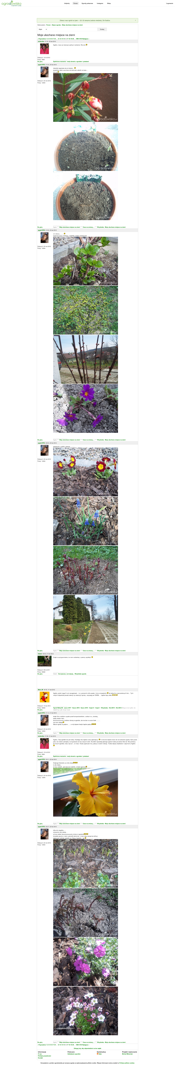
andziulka (41, 41)
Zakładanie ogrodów (74, 1054)
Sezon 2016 (76, 708)
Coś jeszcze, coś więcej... (66, 674)
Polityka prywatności (44, 1056)
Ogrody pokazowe (87, 3)
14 (62, 39)
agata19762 (41, 65)
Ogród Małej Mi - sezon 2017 (62, 708)
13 (60, 39)
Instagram (100, 3)
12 (58, 39)
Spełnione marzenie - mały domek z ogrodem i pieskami (71, 61)
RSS (100, 1054)
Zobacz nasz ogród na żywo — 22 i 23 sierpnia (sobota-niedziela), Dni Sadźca (85, 20)
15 (64, 39)
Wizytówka (104, 708)
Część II (91, 708)
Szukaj (102, 29)
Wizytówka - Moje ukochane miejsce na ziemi (111, 227)
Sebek (40, 654)
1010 (80, 39)
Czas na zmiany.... (89, 227)
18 (69, 39)
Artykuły (67, 3)
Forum (76, 3)
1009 (77, 39)
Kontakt (40, 1058)
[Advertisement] (87, 12)
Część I (97, 708)
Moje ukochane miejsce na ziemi (72, 25)
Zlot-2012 (119, 708)
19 (71, 39)
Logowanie (169, 3)
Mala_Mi (40, 690)
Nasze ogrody (56, 25)
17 (67, 39)
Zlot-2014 (112, 708)
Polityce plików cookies (127, 1063)
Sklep (109, 3)
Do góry (39, 61)
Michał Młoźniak (127, 1054)
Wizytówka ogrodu (80, 674)
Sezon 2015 (84, 708)
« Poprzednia (41, 39)
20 (73, 39)
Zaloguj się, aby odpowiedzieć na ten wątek (87, 1048)
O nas (40, 1054)
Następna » (85, 39)
